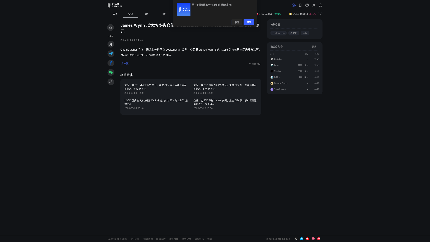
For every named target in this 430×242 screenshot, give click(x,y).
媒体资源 (148, 238)
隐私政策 (186, 238)
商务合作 (173, 238)
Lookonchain (278, 33)
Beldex (277, 77)
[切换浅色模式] (314, 5)
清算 (305, 33)
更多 (314, 46)
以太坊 (293, 33)
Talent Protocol (280, 89)
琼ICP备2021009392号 (278, 238)
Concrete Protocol (281, 83)
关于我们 (135, 238)
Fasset (276, 65)
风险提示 (199, 238)
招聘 (209, 238)
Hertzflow (278, 59)
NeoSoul (277, 71)
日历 (164, 14)
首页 (115, 14)
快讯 (130, 14)
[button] (320, 5)
